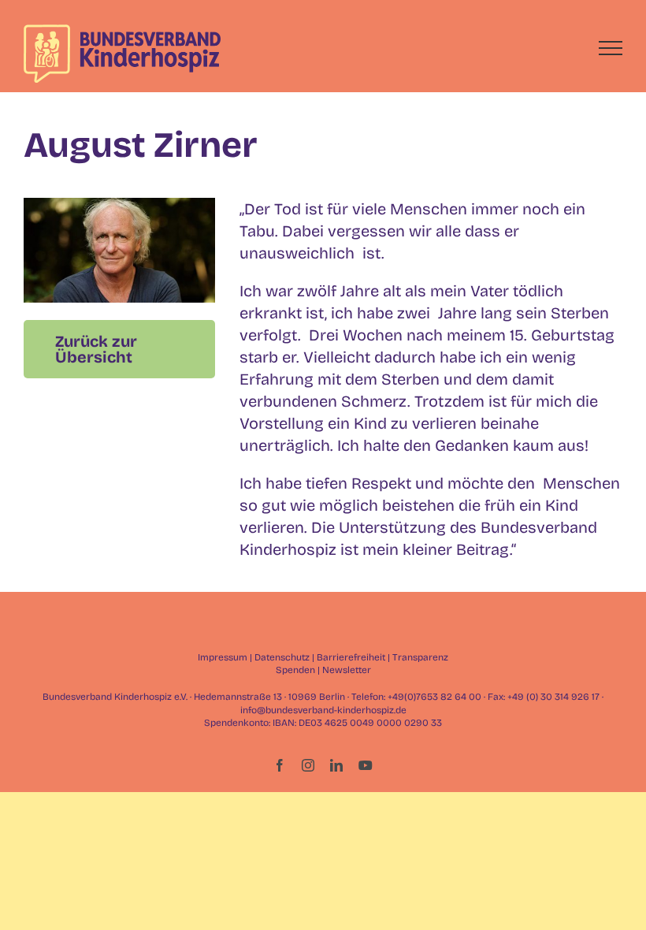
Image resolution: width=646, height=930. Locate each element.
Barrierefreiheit (351, 657)
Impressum (222, 657)
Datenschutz (282, 657)
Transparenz (420, 657)
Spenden (295, 669)
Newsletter (346, 669)
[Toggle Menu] (610, 48)
